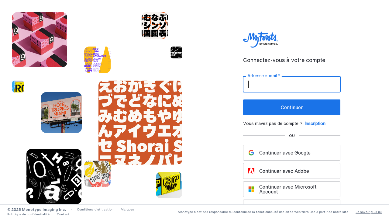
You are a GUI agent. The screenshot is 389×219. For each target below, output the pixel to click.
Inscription (315, 123)
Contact (63, 214)
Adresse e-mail (263, 75)
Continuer (292, 107)
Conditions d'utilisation (95, 209)
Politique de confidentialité (28, 214)
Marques (127, 209)
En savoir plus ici (369, 212)
